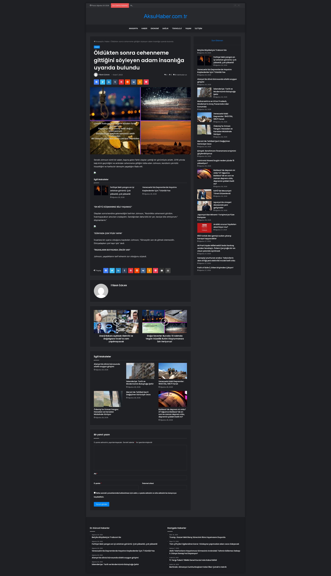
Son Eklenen (217, 40)
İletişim (198, 28)
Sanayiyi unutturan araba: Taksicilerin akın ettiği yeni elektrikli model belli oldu (216, 259)
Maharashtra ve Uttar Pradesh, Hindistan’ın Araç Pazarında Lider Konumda (213, 104)
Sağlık (165, 28)
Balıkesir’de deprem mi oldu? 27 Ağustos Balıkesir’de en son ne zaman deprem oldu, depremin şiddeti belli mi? (172, 413)
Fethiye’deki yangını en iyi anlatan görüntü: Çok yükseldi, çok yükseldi (122, 190)
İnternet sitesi (148, 483)
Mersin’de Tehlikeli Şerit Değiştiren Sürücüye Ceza (138, 393)
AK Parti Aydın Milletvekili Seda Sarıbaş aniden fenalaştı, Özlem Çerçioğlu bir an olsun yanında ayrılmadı (216, 248)
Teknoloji (177, 28)
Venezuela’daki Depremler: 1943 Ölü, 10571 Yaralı (171, 382)
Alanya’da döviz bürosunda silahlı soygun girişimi (107, 365)
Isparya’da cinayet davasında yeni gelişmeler (222, 205)
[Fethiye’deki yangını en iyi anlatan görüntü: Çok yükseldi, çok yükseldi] (101, 190)
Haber (144, 28)
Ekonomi (155, 28)
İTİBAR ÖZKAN (104, 75)
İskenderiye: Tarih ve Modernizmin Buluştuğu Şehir (140, 382)
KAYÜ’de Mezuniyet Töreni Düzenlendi (222, 192)
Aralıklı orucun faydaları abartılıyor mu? (224, 225)
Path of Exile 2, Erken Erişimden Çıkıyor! (215, 267)
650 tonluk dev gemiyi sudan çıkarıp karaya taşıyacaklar (214, 237)
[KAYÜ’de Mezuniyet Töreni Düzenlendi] (204, 194)
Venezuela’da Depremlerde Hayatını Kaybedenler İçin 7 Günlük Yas (156, 5)
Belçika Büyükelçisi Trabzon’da (212, 50)
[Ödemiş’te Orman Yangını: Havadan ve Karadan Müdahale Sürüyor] (108, 399)
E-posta (98, 483)
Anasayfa (133, 28)
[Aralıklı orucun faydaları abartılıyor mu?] (204, 228)
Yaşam (188, 28)
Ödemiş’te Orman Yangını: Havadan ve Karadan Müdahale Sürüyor (106, 412)
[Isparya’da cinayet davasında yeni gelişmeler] (204, 206)
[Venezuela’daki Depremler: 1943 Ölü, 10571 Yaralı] (173, 371)
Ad (95, 474)
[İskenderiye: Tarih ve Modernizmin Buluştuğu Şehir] (140, 371)
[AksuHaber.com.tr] (165, 16)
